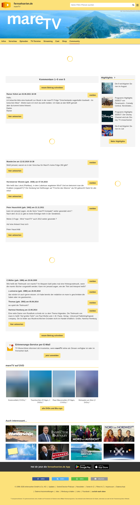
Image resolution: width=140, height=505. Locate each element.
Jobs (57, 491)
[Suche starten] (133, 5)
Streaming (48, 41)
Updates (52, 487)
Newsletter (80, 487)
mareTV (17, 7)
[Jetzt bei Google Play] (83, 466)
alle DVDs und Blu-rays (52, 408)
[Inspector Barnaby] (53, 433)
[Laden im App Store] (101, 466)
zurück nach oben (99, 491)
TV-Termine (36, 41)
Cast (57, 41)
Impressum (110, 487)
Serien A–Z (90, 487)
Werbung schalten (67, 491)
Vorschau (13, 41)
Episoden (24, 41)
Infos (3, 41)
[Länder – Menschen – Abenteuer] (86, 452)
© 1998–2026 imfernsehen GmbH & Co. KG (30, 487)
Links (78, 491)
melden (92, 95)
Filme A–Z (100, 487)
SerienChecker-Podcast (65, 487)
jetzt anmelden (52, 355)
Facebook (86, 491)
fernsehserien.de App (59, 467)
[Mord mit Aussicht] (86, 433)
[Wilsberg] (53, 452)
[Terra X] (119, 452)
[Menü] (137, 5)
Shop (64, 41)
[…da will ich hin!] (21, 452)
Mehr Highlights (118, 141)
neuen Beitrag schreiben (52, 88)
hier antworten (14, 116)
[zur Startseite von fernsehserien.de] (6, 5)
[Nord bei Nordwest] (119, 433)
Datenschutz (120, 487)
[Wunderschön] (21, 433)
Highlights (107, 77)
